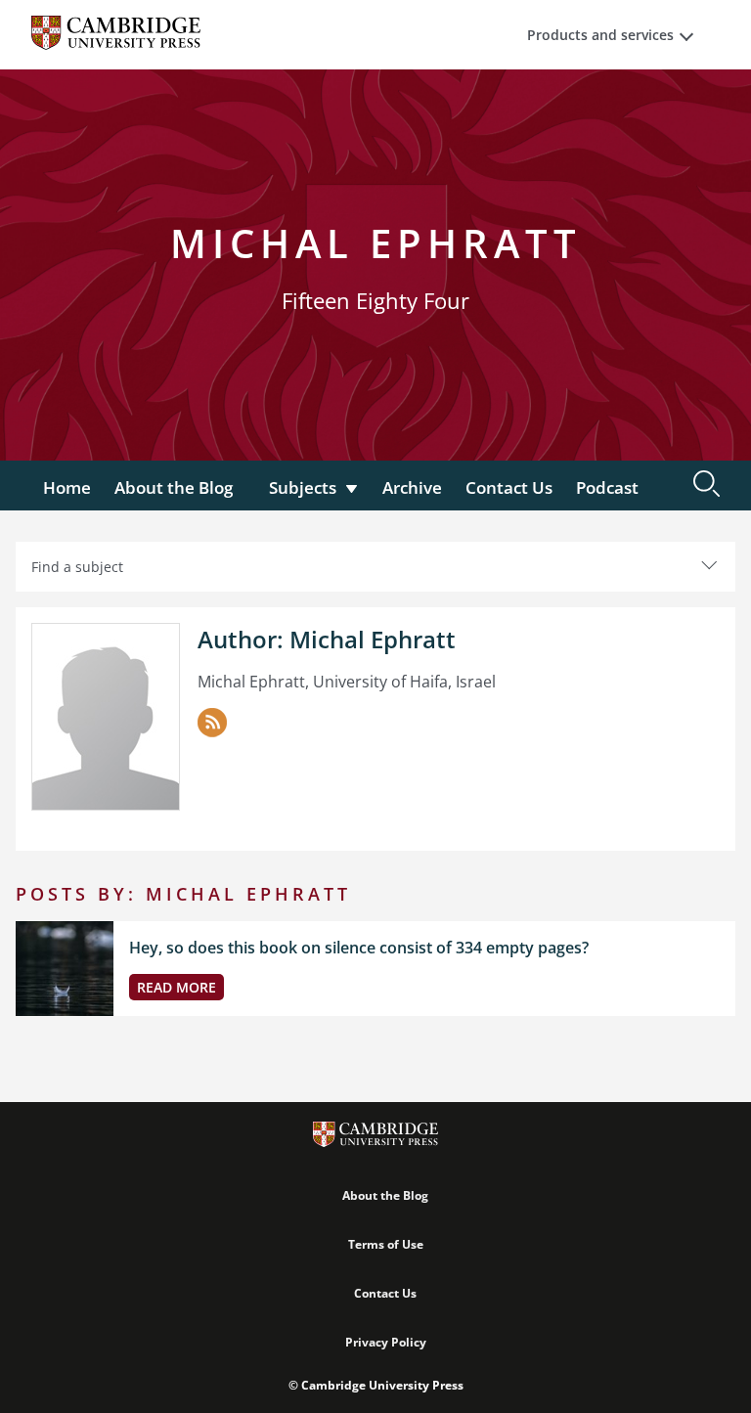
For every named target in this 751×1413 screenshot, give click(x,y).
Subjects (302, 487)
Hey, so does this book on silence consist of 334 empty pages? (359, 947)
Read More (176, 987)
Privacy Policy (385, 1342)
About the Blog (173, 487)
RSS (212, 722)
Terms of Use (385, 1244)
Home (67, 487)
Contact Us (508, 487)
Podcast (607, 487)
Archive (412, 487)
